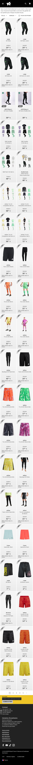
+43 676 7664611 (6, 712)
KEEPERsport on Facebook (3, 745)
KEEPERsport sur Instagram (13, 745)
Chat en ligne (5, 714)
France (6, 760)
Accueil (15, 3)
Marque (11, 15)
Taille (3, 15)
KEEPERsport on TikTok (10, 745)
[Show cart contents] (30, 3)
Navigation (3, 4)
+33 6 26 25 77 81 (6, 709)
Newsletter (4, 696)
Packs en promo (26, 15)
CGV (3, 756)
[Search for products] (25, 3)
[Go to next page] (26, 693)
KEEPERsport (5, 732)
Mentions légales (11, 756)
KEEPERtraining (6, 738)
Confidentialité (20, 756)
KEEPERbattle (5, 734)
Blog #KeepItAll (6, 736)
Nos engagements (6, 740)
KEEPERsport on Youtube (7, 745)
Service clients (5, 730)
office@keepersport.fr (7, 710)
